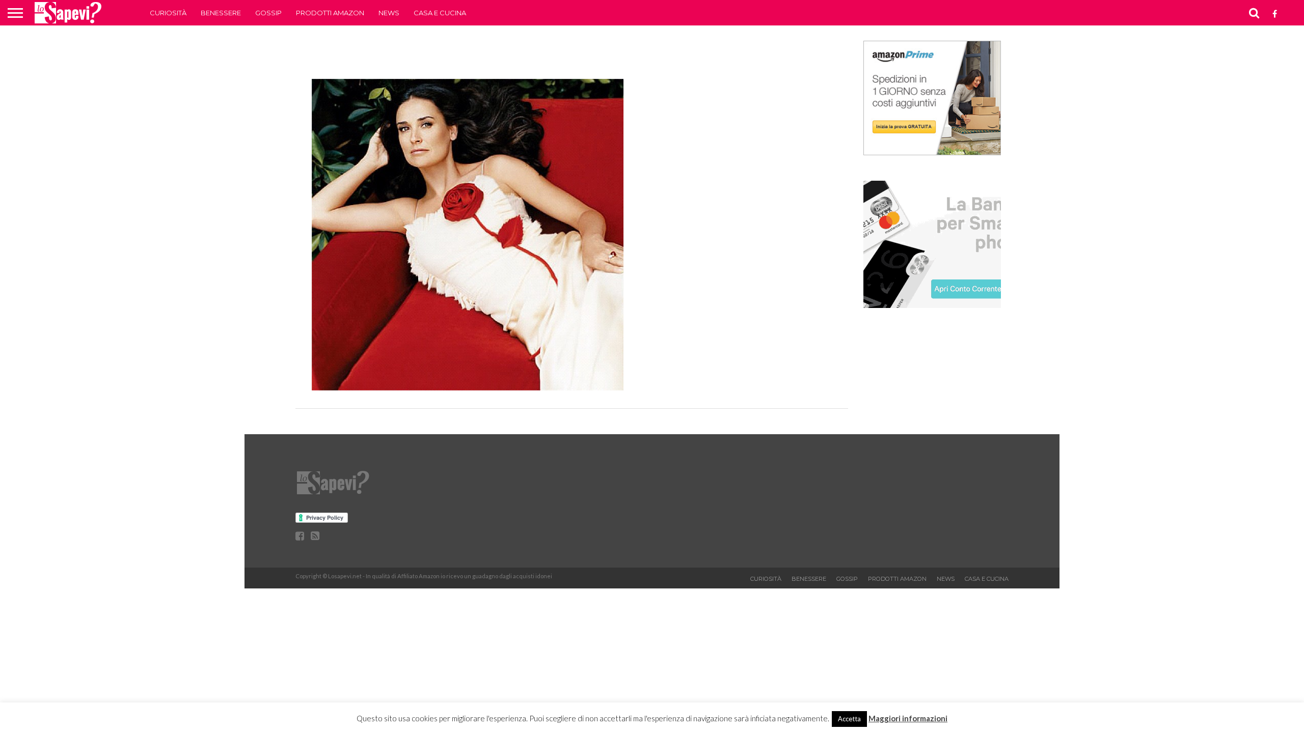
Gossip (268, 13)
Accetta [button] (849, 719)
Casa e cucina (440, 13)
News (388, 13)
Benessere (221, 13)
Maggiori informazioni (907, 718)
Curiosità (168, 13)
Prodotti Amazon (330, 13)
